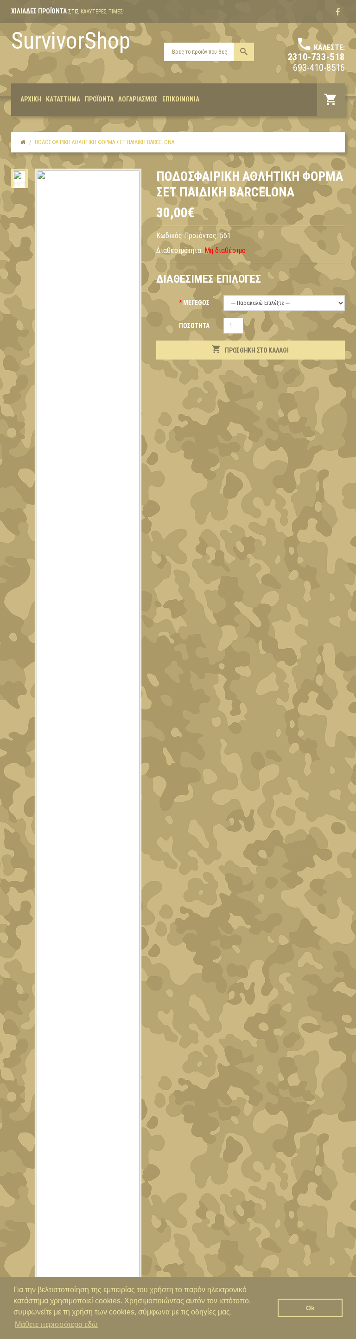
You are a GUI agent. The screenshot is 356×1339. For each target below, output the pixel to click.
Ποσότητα (194, 325)
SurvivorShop (70, 40)
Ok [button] (310, 1308)
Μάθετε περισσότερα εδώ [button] (56, 1324)
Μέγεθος (196, 302)
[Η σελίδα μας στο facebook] (338, 12)
